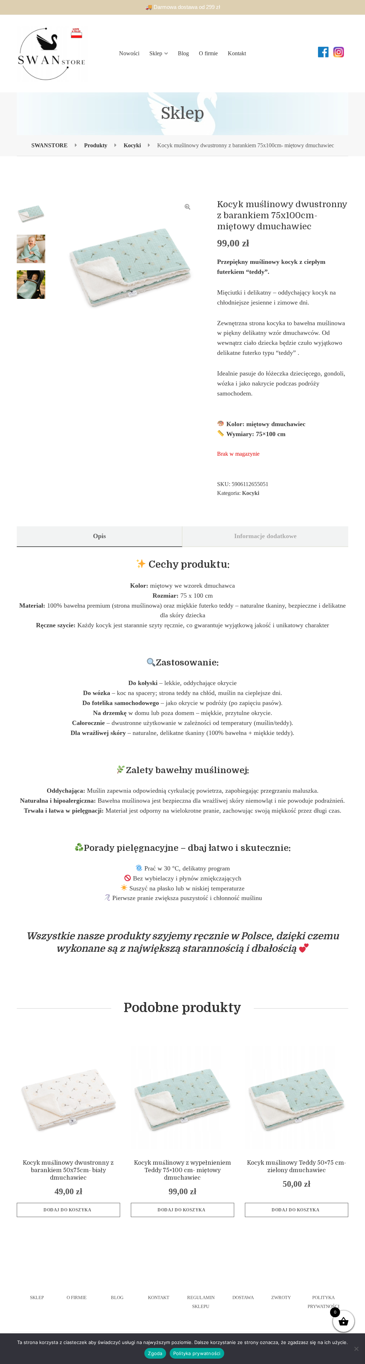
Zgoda (155, 1353)
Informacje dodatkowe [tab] (265, 536)
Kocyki (250, 493)
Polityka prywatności (197, 1353)
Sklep (155, 53)
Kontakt (237, 53)
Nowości (129, 53)
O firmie (208, 53)
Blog (183, 53)
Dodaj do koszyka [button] (67, 1209)
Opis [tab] (99, 536)
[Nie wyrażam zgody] (356, 1348)
